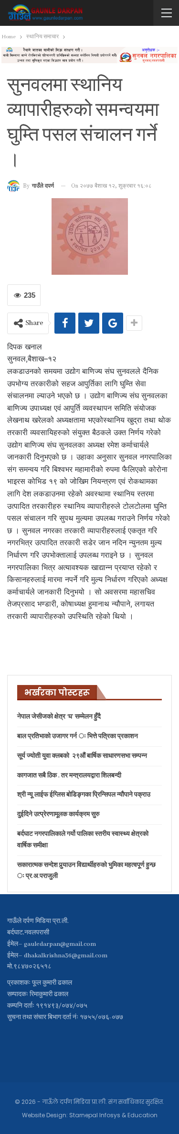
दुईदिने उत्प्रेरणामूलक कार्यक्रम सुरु (58, 814)
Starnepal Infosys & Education (113, 1115)
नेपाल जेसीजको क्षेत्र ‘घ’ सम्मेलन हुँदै (59, 717)
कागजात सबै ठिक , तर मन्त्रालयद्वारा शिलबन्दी (69, 776)
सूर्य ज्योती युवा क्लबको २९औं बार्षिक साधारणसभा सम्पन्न (82, 756)
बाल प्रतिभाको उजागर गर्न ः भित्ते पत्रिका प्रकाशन (77, 736)
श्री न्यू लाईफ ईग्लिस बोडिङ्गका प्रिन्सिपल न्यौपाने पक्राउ (83, 795)
